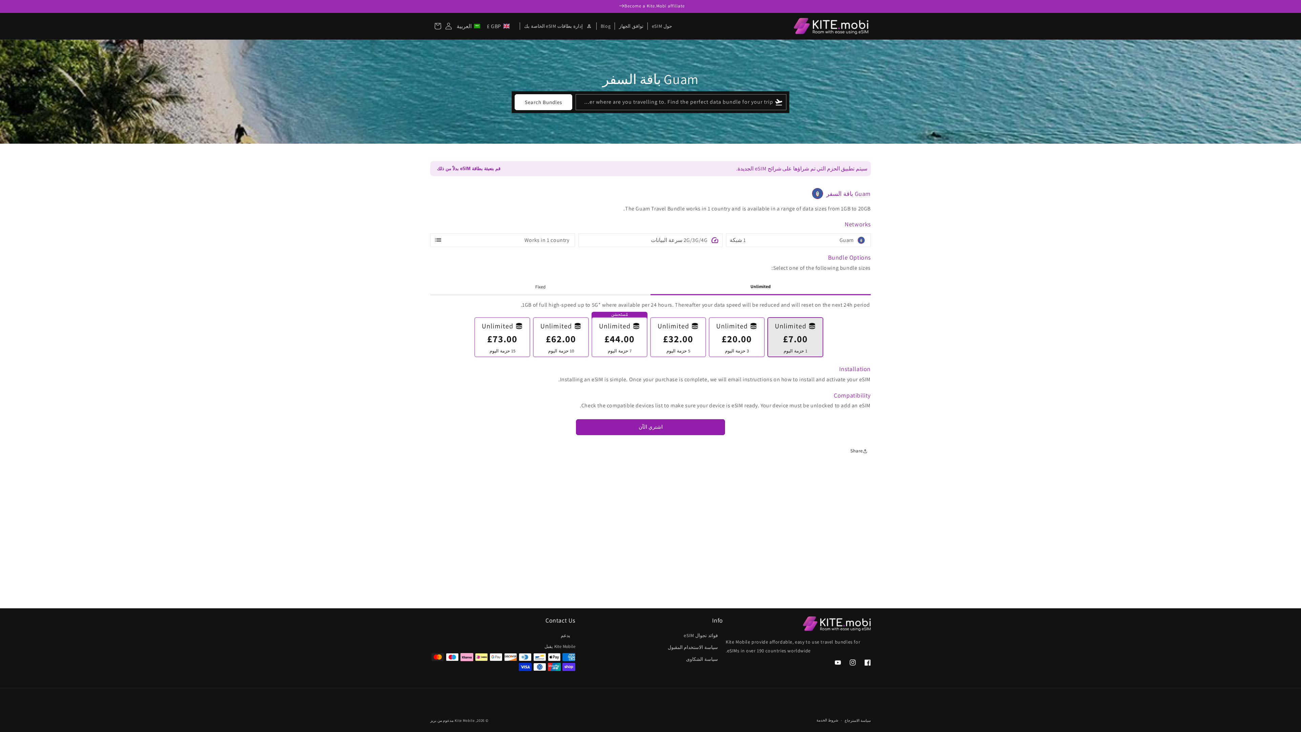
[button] (484, 26)
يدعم (565, 635)
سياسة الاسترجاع (858, 720)
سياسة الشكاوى (702, 659)
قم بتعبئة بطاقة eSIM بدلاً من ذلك (468, 168)
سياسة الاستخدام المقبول (693, 647)
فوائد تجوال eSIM (701, 635)
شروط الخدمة (827, 720)
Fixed (540, 287)
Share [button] (856, 451)
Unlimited (760, 286)
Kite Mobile (465, 720)
